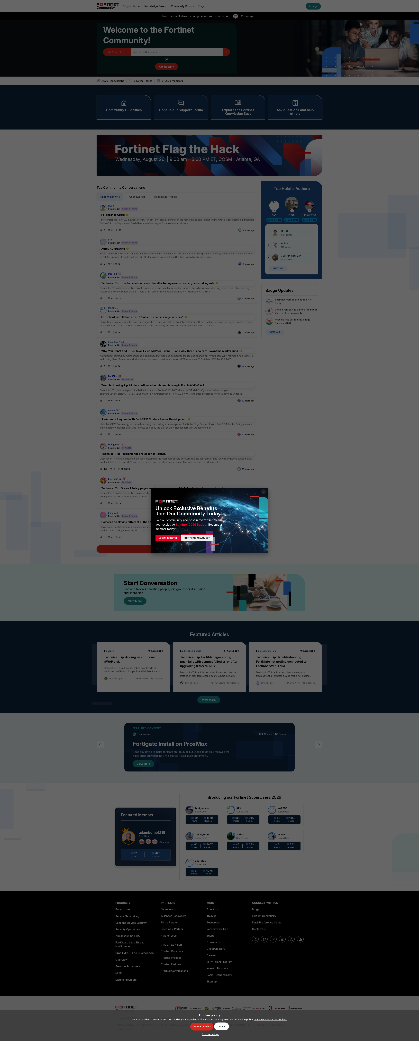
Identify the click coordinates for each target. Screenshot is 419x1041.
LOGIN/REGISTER (168, 538)
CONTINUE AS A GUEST (197, 538)
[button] (209, 1034)
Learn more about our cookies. (270, 1019)
